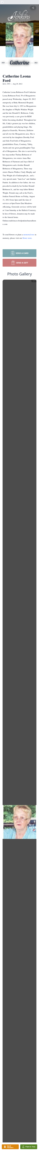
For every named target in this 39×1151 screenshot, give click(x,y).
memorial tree (28, 234)
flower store (27, 238)
